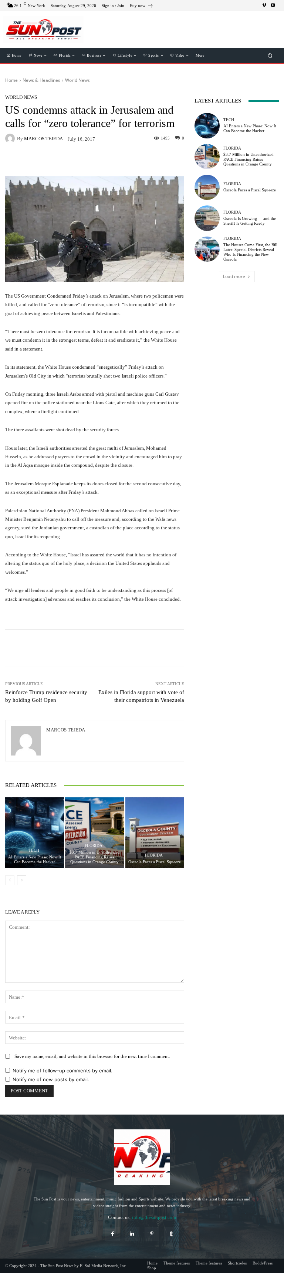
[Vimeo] (264, 5)
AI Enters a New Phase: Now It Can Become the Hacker (34, 859)
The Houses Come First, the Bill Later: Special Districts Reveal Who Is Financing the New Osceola (250, 252)
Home (11, 80)
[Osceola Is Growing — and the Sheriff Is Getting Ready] (207, 218)
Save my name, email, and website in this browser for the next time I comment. (92, 1056)
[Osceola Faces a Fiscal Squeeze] (154, 832)
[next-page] (21, 880)
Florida (93, 846)
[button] (270, 55)
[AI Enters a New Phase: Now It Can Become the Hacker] (34, 832)
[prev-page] (9, 880)
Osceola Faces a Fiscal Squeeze (154, 862)
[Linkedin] (132, 1234)
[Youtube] (272, 5)
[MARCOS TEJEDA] (11, 138)
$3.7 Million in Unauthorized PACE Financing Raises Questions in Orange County (95, 857)
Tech (33, 850)
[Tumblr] (171, 1234)
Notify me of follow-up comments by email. (62, 1070)
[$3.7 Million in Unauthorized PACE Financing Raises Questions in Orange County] (94, 832)
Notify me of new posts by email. (51, 1079)
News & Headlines (41, 80)
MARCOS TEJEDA (43, 138)
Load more (234, 276)
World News (77, 80)
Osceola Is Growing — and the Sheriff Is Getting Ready (249, 220)
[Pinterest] (152, 1234)
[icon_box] (141, 6)
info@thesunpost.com (154, 1217)
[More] (136, 648)
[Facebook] (112, 1234)
